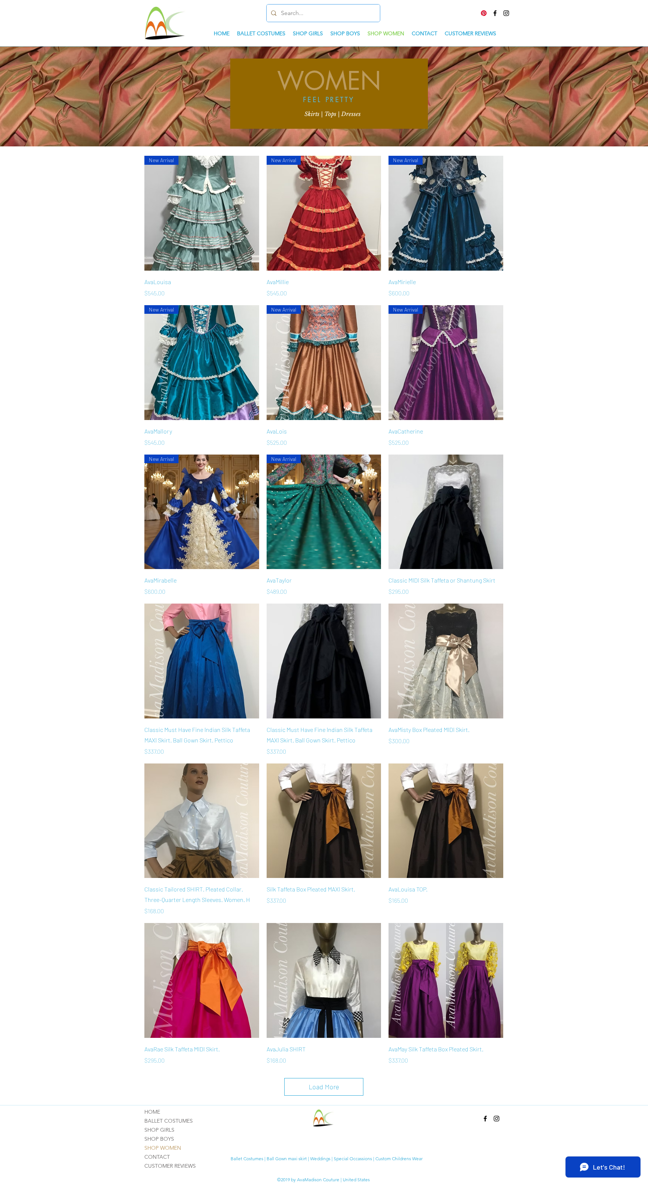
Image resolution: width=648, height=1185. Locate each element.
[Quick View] (445, 512)
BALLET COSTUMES (168, 1120)
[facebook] (495, 13)
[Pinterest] (484, 13)
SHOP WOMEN (162, 1147)
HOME (152, 1111)
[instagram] (506, 13)
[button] (332, 114)
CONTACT (157, 1156)
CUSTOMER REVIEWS (170, 1165)
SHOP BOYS (159, 1138)
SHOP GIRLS (159, 1129)
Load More (324, 1087)
